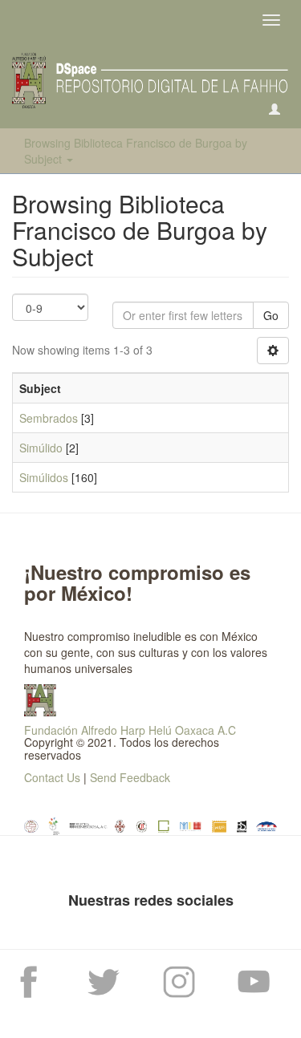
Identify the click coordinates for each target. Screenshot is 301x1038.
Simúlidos (43, 477)
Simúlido (41, 448)
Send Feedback (130, 777)
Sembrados (48, 418)
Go (271, 315)
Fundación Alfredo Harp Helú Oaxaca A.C (130, 730)
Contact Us (52, 777)
